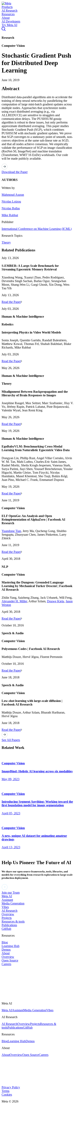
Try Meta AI (9, 25)
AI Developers (11, 21)
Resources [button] (8, 14)
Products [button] (7, 7)
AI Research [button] (9, 10)
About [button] (6, 17)
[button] (6, 3)
